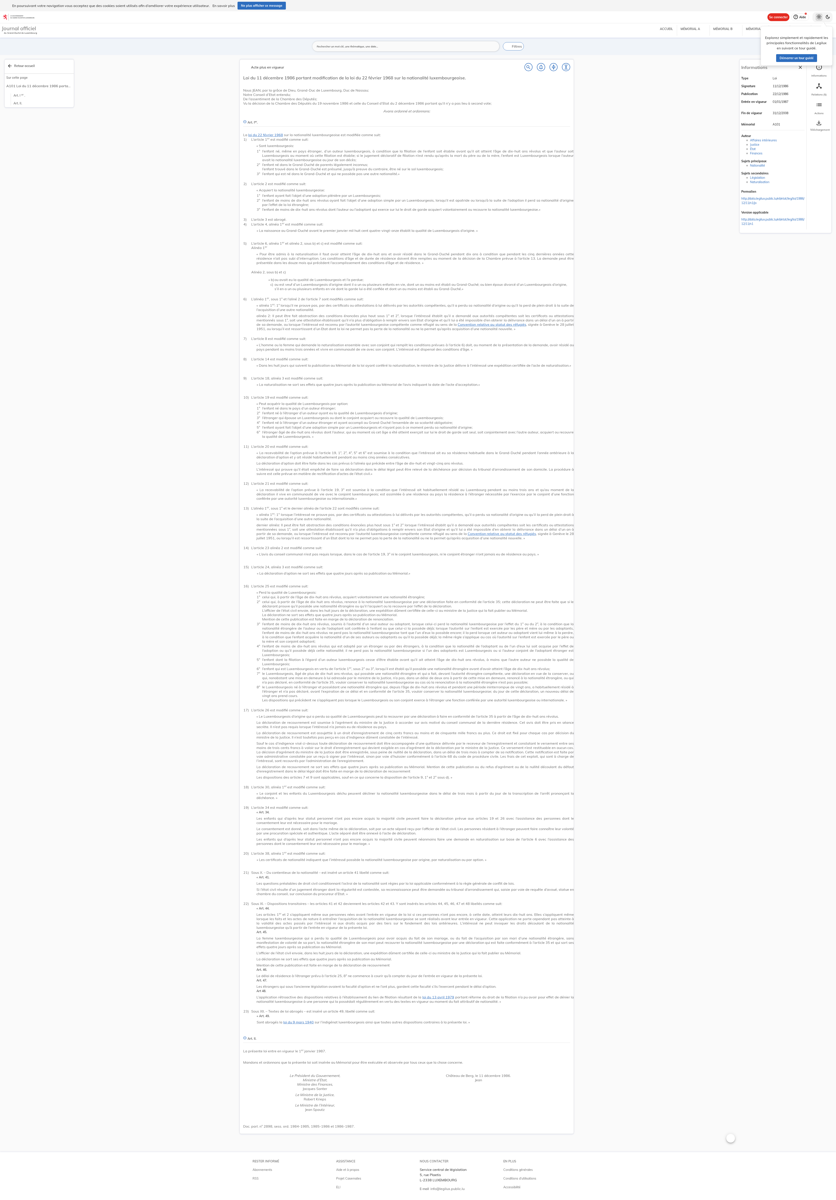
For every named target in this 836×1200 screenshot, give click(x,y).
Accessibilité (512, 1187)
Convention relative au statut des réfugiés (492, 324)
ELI (338, 1187)
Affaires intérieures (763, 140)
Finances (756, 153)
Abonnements (262, 1170)
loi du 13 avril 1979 (438, 997)
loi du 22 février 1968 (265, 135)
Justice (754, 145)
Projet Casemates (348, 1178)
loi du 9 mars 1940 (298, 1022)
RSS (256, 1178)
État (753, 149)
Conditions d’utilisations (519, 1178)
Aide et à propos (347, 1170)
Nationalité (757, 165)
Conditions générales (518, 1170)
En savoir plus (223, 5)
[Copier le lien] (762, 192)
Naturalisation (759, 182)
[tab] (819, 70)
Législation (757, 178)
